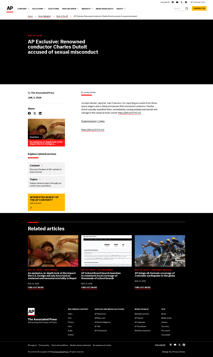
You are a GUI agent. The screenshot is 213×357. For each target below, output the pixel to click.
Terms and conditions (59, 345)
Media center (166, 318)
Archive (71, 335)
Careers (164, 322)
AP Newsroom (100, 314)
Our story (165, 326)
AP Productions (101, 330)
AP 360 (97, 326)
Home (30, 16)
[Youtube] (177, 2)
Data (70, 326)
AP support (32, 345)
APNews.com (100, 318)
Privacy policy (44, 345)
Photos (71, 322)
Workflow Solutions (142, 330)
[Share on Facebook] (29, 113)
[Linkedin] (172, 2)
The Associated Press (60, 352)
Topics (33, 179)
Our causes (165, 330)
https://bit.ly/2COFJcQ (129, 112)
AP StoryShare (140, 326)
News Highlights (44, 16)
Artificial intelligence (102, 322)
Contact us (199, 8)
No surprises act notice (102, 345)
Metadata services (142, 314)
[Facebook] (186, 2)
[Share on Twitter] (34, 113)
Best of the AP (62, 16)
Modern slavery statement (80, 345)
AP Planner (139, 318)
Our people (165, 335)
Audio (70, 330)
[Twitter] (181, 2)
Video (70, 314)
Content (35, 165)
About (163, 314)
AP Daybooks (140, 322)
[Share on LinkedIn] (40, 113)
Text (69, 318)
